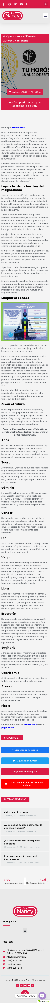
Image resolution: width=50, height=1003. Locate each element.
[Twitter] (25, 985)
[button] (46, 4)
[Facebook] (17, 985)
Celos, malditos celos (16, 812)
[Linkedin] (32, 985)
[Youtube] (28, 985)
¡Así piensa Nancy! (14, 36)
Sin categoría (20, 40)
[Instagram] (21, 985)
